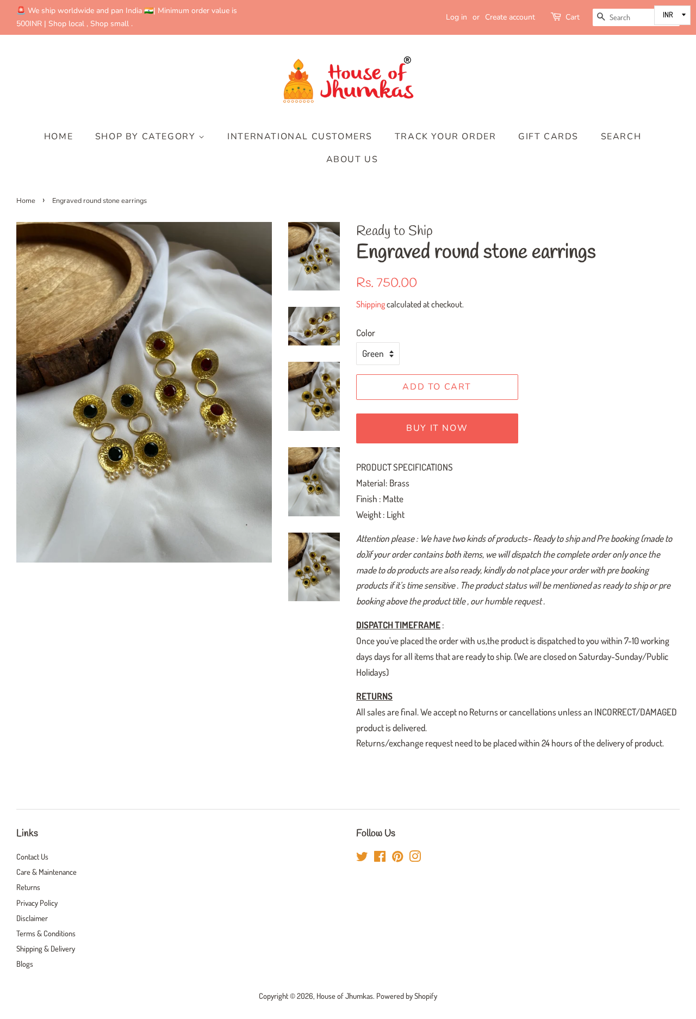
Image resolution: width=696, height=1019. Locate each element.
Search (621, 137)
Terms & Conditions (46, 933)
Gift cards (548, 137)
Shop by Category (146, 137)
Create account (510, 17)
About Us (352, 159)
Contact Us (32, 856)
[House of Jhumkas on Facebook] (380, 858)
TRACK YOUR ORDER (445, 137)
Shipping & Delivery (45, 948)
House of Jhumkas (344, 996)
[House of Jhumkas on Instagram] (415, 858)
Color (365, 332)
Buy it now (437, 428)
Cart (573, 17)
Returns (28, 887)
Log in (456, 17)
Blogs (24, 963)
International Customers (299, 137)
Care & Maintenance (46, 871)
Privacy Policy (37, 902)
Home (58, 137)
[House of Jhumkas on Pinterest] (397, 858)
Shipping (370, 304)
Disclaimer (32, 918)
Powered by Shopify (406, 996)
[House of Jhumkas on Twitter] (362, 858)
